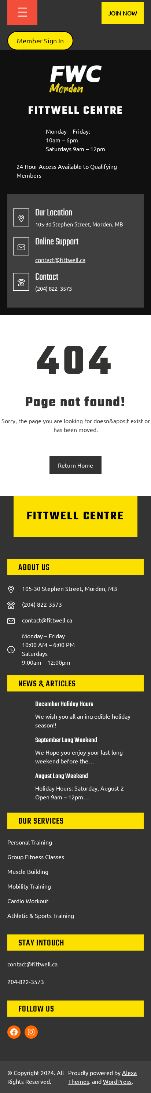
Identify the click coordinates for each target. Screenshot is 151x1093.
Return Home (75, 465)
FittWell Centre (75, 110)
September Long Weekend (66, 740)
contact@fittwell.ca (60, 259)
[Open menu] (22, 12)
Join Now (122, 13)
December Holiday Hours (64, 704)
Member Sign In (40, 40)
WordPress (117, 1081)
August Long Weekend (61, 776)
